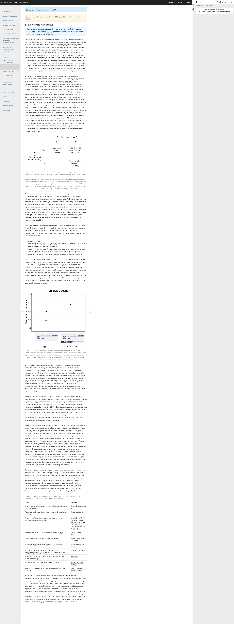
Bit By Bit (14, 2)
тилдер (179, 2)
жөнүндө (170, 2)
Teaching (188, 2)
